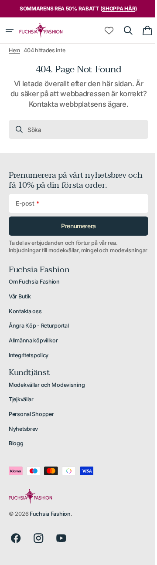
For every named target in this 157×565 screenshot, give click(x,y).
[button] (9, 30)
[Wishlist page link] (102, 30)
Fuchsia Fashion (50, 521)
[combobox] (75, 129)
